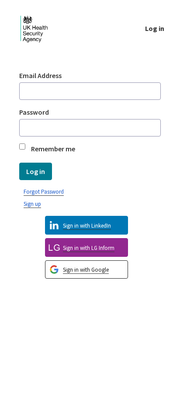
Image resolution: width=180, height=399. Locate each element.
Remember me (53, 148)
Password (34, 112)
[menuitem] (86, 269)
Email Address (40, 75)
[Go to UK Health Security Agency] (41, 28)
